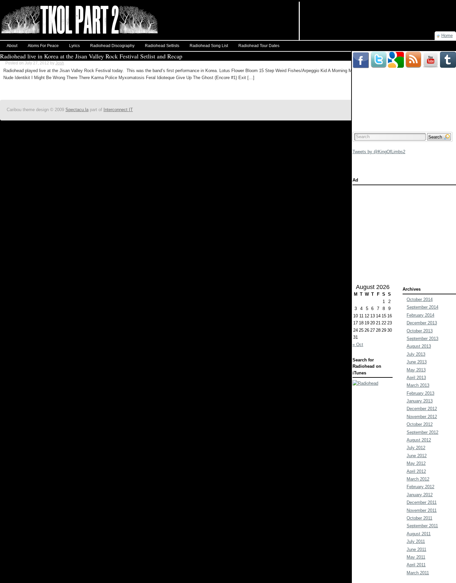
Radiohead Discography (112, 45)
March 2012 (418, 479)
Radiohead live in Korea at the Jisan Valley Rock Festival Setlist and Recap (91, 56)
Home (447, 35)
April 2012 (416, 471)
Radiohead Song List (209, 45)
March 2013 (418, 385)
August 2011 (419, 533)
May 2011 (416, 557)
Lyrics (74, 45)
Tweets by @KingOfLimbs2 (379, 151)
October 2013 (420, 330)
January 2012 (420, 494)
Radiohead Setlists (162, 45)
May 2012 (416, 463)
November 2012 (422, 416)
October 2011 (419, 518)
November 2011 (422, 510)
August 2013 (419, 346)
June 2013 (417, 361)
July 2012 (416, 447)
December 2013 (422, 322)
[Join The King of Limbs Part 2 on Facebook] (361, 54)
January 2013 (420, 400)
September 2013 (422, 338)
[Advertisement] (378, 12)
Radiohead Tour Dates (258, 45)
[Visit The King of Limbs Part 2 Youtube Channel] (431, 54)
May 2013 (416, 369)
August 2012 (419, 440)
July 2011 (416, 541)
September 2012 (422, 432)
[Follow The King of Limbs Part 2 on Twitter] (379, 54)
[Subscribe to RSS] (413, 54)
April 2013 (416, 377)
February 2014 (420, 315)
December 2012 (422, 408)
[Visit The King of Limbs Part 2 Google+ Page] (396, 54)
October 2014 (420, 299)
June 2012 (417, 455)
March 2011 (418, 572)
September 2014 (422, 307)
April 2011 (416, 564)
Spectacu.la (76, 109)
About (12, 45)
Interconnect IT (118, 109)
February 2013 (420, 393)
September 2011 (422, 525)
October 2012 (420, 424)
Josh (59, 63)
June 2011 (416, 549)
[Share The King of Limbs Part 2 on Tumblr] (448, 54)
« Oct (358, 344)
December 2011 (422, 502)
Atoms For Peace (43, 45)
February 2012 (420, 486)
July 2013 (416, 354)
